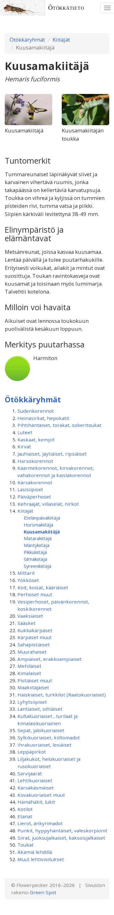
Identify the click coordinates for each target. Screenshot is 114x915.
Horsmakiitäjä (38, 525)
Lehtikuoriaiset (34, 780)
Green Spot (43, 892)
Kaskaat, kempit (35, 439)
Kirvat (24, 446)
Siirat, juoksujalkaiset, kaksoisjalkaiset (61, 838)
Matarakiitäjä (38, 538)
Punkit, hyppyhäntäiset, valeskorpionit (62, 830)
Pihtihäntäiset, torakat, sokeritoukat (59, 425)
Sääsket (26, 623)
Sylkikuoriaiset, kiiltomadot (48, 737)
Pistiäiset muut (34, 680)
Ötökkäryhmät (27, 39)
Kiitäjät (61, 39)
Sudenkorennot (35, 411)
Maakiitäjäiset (33, 687)
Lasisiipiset (30, 489)
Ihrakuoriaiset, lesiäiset (44, 745)
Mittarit (26, 573)
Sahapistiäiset (33, 644)
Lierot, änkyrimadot (40, 823)
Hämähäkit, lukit (36, 802)
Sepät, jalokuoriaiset (40, 730)
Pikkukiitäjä (35, 552)
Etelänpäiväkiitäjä (42, 518)
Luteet (24, 432)
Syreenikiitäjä (37, 566)
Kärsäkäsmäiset (35, 787)
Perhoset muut (34, 594)
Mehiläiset (29, 666)
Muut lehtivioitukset (40, 859)
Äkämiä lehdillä (34, 852)
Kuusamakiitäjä (42, 531)
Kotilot (25, 809)
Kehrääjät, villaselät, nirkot (48, 504)
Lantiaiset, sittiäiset (39, 709)
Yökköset (28, 580)
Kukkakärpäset (34, 630)
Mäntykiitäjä (36, 545)
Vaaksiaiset (30, 616)
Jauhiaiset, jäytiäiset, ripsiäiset (52, 454)
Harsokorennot (35, 461)
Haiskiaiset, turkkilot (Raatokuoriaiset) (61, 694)
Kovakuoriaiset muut (41, 795)
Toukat (25, 845)
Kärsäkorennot (34, 482)
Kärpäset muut (34, 637)
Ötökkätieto (66, 7)
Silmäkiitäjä (35, 559)
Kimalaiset (29, 673)
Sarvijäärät (29, 773)
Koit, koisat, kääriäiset (42, 587)
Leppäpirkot (31, 752)
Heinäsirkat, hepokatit (43, 418)
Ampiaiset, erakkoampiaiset (49, 659)
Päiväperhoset (34, 496)
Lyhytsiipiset (32, 702)
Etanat (24, 816)
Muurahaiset (32, 652)
